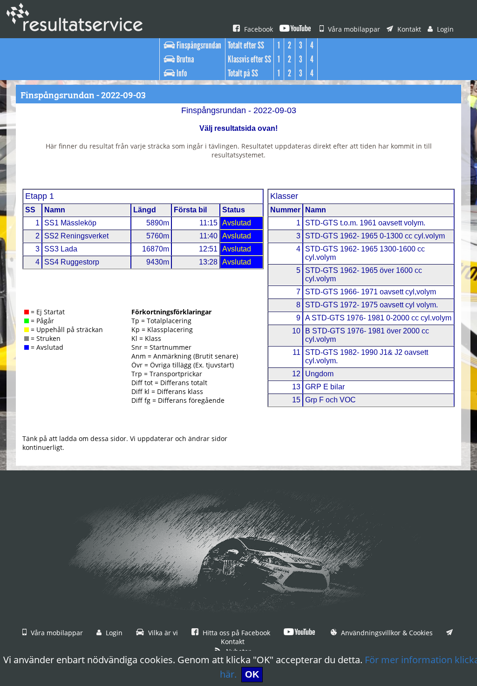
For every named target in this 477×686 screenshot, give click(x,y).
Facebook (257, 29)
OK (252, 674)
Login (444, 29)
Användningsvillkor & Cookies (386, 632)
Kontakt (408, 29)
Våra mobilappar (353, 29)
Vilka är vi (162, 632)
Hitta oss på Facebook (235, 632)
